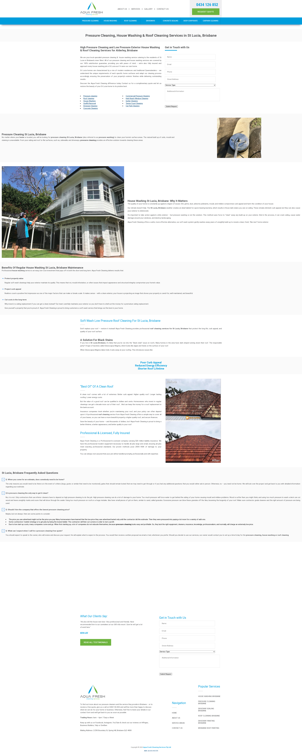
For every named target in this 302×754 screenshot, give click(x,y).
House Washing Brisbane (209, 696)
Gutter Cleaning (132, 101)
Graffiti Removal (89, 103)
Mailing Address (86, 730)
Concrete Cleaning (90, 108)
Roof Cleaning (130, 21)
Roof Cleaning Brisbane (209, 716)
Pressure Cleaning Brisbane (206, 702)
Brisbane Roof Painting (208, 728)
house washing (18, 270)
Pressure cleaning (90, 96)
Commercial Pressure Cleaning (138, 96)
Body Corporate (191, 21)
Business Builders (87, 725)
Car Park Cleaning (132, 106)
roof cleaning (103, 414)
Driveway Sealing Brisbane (206, 710)
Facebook (99, 723)
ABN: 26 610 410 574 (151, 751)
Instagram (108, 723)
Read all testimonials (96, 642)
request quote (206, 11)
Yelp (96, 725)
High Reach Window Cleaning (137, 98)
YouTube (116, 723)
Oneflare (104, 725)
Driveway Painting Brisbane (206, 722)
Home (174, 713)
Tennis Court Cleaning (134, 103)
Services (135, 9)
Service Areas (178, 723)
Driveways (150, 21)
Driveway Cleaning (90, 106)
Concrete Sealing (170, 21)
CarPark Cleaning (210, 21)
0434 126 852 (207, 4)
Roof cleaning (88, 98)
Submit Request (171, 106)
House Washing (110, 21)
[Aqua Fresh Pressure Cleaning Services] (91, 15)
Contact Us (163, 9)
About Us (122, 9)
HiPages (145, 723)
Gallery (148, 9)
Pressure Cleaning (90, 21)
